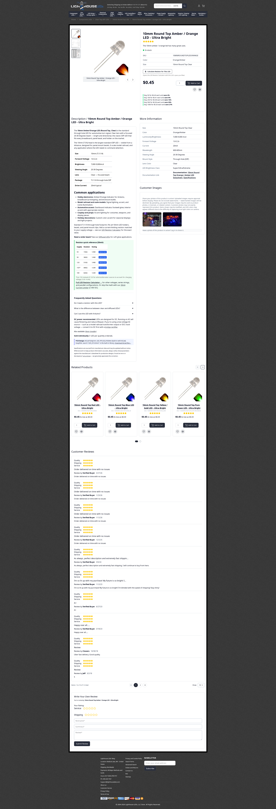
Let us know (87, 356)
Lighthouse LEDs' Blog (108, 758)
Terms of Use (105, 794)
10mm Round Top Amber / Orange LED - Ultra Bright (152, 19)
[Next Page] (145, 685)
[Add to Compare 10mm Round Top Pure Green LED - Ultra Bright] (183, 431)
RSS (126, 774)
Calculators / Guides (202, 14)
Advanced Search (131, 765)
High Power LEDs (112, 14)
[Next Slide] (203, 367)
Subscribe (150, 768)
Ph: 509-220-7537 (106, 779)
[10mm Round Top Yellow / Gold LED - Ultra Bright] (155, 388)
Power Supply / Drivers (161, 14)
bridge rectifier (111, 327)
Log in (173, 230)
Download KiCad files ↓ (123, 343)
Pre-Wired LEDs (82, 14)
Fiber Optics (140, 13)
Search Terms (129, 762)
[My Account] (199, 6)
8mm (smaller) (91, 331)
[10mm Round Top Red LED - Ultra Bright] (87, 388)
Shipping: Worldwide (107, 767)
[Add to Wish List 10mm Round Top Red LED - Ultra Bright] (76, 431)
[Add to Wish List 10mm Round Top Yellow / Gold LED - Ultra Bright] (144, 431)
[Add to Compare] (200, 89)
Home (73, 19)
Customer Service (106, 788)
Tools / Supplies (120, 13)
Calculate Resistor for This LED (158, 71)
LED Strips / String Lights (91, 14)
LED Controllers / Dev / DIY (130, 14)
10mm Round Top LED (120, 19)
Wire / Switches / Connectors (149, 14)
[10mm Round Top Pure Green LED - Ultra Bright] (188, 388)
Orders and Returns (131, 768)
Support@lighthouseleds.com (110, 782)
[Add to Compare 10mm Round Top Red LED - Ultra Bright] (81, 431)
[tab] (75, 33)
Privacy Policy (105, 791)
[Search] (184, 5)
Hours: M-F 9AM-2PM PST (109, 776)
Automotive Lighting (171, 14)
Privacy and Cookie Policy (133, 758)
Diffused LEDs (104, 237)
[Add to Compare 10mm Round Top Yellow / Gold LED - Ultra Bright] (149, 431)
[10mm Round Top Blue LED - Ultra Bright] (121, 388)
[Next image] (133, 80)
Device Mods (193, 14)
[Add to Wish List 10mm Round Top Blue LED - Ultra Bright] (110, 431)
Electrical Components (103, 13)
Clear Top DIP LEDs (102, 19)
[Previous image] (127, 80)
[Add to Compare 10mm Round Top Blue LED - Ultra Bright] (115, 431)
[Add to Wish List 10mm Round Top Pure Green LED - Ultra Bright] (177, 431)
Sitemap (128, 777)
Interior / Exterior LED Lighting (183, 14)
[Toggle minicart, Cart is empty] (203, 6)
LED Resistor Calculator (111, 230)
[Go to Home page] (87, 6)
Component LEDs (73, 14)
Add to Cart (102, 252)
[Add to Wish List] (194, 89)
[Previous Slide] (198, 367)
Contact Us (129, 771)
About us (103, 785)
